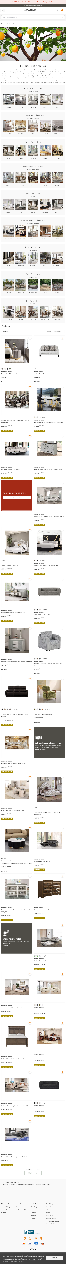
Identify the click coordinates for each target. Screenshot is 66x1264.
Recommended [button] (57, 331)
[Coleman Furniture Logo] (30, 10)
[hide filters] (5, 331)
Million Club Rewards (52, 1221)
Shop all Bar (33, 304)
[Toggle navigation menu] (2, 10)
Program (35, 1207)
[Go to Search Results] (62, 17)
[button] (57, 10)
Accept (54, 1258)
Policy (49, 1215)
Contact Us (40, 5)
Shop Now (16, 497)
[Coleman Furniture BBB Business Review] (33, 1233)
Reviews (51, 1224)
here (23, 1261)
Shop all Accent (33, 250)
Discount (35, 1209)
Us (18, 1207)
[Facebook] (24, 1239)
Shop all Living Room (33, 118)
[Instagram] (30, 1239)
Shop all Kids (33, 196)
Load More (32, 1173)
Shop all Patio (33, 277)
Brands (3, 23)
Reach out (5, 945)
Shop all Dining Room (33, 169)
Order (4, 1209)
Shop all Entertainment (33, 223)
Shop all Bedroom (33, 91)
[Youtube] (35, 1239)
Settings (5, 1207)
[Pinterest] (41, 1239)
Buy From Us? (21, 1209)
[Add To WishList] (30, 337)
